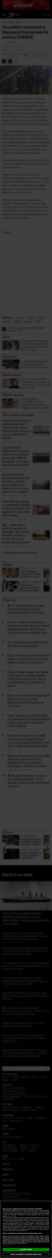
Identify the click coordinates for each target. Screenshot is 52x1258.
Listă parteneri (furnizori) (9, 1245)
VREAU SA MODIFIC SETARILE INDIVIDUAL (26, 1254)
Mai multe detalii (12, 1216)
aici (34, 1224)
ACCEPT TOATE (26, 1249)
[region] (26, 1229)
